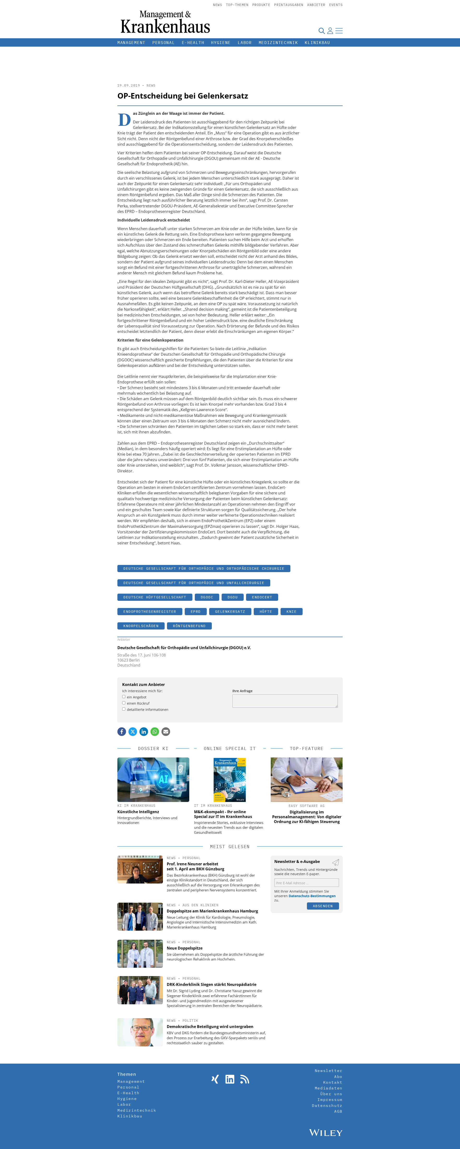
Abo (338, 1076)
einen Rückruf (138, 703)
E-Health (193, 42)
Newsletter (329, 1070)
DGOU (233, 597)
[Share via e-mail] (165, 731)
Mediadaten (329, 1088)
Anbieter (316, 5)
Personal (163, 42)
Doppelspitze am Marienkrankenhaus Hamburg (212, 911)
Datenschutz (327, 1105)
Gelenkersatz (230, 611)
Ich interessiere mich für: (142, 691)
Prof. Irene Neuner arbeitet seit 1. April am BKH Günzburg (195, 866)
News (217, 5)
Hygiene (221, 42)
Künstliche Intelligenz (138, 811)
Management (131, 42)
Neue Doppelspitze (184, 948)
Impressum (329, 1099)
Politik (190, 1020)
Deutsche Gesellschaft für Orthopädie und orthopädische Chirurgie (203, 568)
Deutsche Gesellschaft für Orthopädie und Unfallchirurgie (193, 582)
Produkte (261, 5)
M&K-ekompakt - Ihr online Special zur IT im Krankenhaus (223, 814)
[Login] (330, 30)
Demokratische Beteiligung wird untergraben (210, 1026)
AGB (338, 1111)
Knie (292, 611)
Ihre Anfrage (242, 691)
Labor (245, 42)
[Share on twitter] (132, 731)
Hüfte (266, 611)
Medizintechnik (278, 42)
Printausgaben (288, 5)
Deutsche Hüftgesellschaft (154, 597)
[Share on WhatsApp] (154, 731)
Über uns (331, 1093)
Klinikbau (317, 42)
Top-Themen (237, 5)
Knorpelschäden (141, 626)
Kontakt (333, 1082)
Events (336, 5)
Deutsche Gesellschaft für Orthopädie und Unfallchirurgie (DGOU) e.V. (184, 647)
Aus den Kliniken (200, 905)
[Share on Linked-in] (143, 731)
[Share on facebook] (121, 731)
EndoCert (262, 597)
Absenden (323, 906)
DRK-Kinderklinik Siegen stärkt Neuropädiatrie (211, 984)
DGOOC (207, 597)
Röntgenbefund (189, 626)
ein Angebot (136, 697)
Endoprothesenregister (149, 611)
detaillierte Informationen (147, 709)
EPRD (196, 611)
